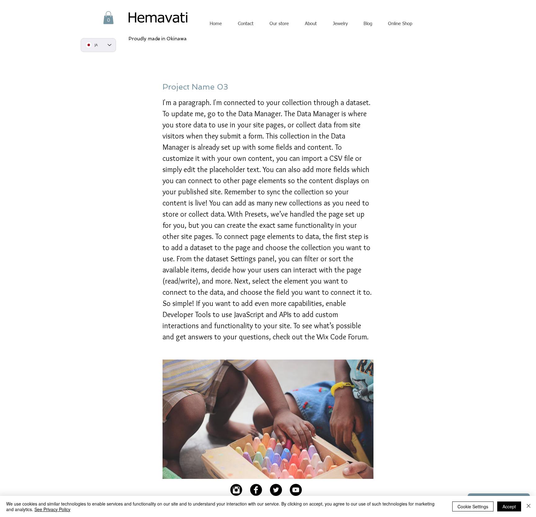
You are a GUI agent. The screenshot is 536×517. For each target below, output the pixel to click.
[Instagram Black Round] (236, 490)
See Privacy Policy (52, 509)
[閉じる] (528, 506)
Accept (509, 506)
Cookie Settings (473, 506)
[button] (108, 17)
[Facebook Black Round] (256, 490)
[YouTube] (296, 490)
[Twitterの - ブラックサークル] (276, 490)
